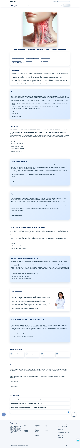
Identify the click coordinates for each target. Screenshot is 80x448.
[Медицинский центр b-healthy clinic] (14, 5)
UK (59, 5)
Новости (47, 430)
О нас (53, 5)
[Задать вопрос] (78, 439)
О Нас (46, 427)
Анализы (23, 5)
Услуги (45, 5)
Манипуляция (26, 431)
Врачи (34, 5)
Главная (11, 8)
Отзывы (47, 426)
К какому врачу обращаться (61, 53)
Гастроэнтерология (37, 425)
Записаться (66, 5)
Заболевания (29, 53)
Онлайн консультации (27, 427)
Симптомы (16, 8)
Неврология (36, 431)
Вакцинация (29, 5)
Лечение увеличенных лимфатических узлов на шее (18, 62)
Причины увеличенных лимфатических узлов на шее (32, 57)
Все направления (37, 424)
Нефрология (36, 432)
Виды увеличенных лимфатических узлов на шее (18, 57)
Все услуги (25, 424)
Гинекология (36, 427)
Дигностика (43, 53)
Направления (39, 5)
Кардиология (37, 430)
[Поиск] (69, 1)
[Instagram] (69, 446)
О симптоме (14, 53)
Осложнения (29, 61)
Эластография (26, 430)
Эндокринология (37, 435)
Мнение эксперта (59, 56)
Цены (50, 5)
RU (61, 5)
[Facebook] (66, 446)
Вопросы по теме (44, 61)
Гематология (36, 426)
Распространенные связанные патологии (45, 57)
